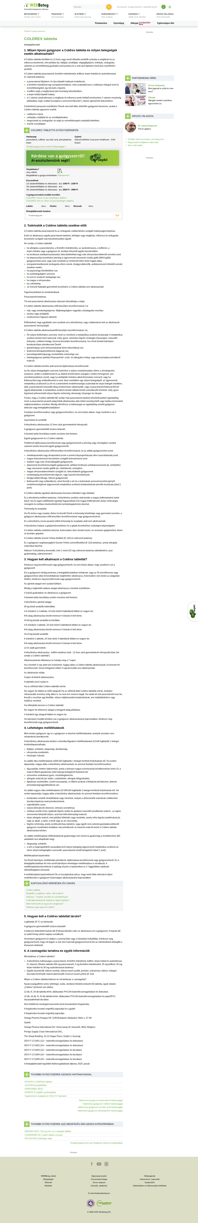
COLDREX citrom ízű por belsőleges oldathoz (46, 198)
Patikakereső (63, 175)
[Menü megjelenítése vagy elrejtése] (170, 7)
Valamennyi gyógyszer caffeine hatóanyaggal (103, 1104)
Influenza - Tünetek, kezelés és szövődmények (47, 897)
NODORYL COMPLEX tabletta (38, 1082)
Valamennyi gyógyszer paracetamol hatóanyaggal (101, 1100)
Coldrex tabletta (33, 890)
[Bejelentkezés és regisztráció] (163, 7)
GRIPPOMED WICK (34, 1089)
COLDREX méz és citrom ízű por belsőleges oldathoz (50, 201)
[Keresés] (109, 7)
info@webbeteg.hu (102, 1193)
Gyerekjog (119, 23)
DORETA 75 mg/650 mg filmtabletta (40, 1092)
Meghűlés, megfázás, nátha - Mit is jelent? (44, 893)
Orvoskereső (122, 7)
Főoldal (27, 31)
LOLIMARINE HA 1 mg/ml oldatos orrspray (44, 1135)
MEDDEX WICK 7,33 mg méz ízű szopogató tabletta (48, 1131)
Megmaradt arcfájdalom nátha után (143, 142)
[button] (32, 16)
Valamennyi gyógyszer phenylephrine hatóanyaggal (100, 1110)
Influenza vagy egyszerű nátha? (40, 907)
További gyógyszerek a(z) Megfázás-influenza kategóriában (96, 1143)
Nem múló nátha (135, 145)
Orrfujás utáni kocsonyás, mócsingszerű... (146, 139)
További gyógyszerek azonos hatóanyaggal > (46, 146)
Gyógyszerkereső (135, 7)
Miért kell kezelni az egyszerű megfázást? (44, 904)
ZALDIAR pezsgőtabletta (35, 1085)
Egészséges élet (165, 23)
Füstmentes (101, 23)
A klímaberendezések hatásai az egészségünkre (47, 900)
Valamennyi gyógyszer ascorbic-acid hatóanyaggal (100, 1107)
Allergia (135, 23)
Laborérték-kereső (150, 7)
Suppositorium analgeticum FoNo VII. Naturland (45, 1096)
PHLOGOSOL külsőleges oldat (38, 1138)
